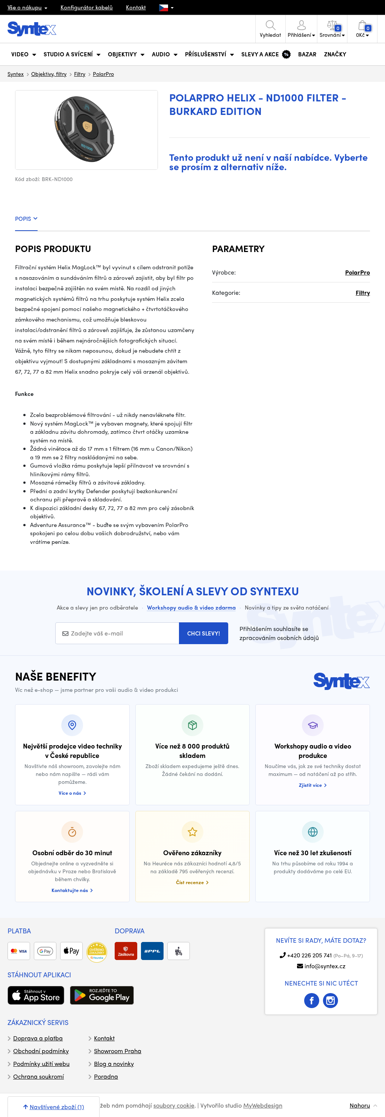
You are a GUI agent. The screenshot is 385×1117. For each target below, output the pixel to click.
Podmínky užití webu (41, 1063)
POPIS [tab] (23, 218)
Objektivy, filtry (49, 73)
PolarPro (103, 73)
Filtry (79, 73)
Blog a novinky (114, 1063)
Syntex (16, 73)
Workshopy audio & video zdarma (191, 607)
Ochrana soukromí (38, 1076)
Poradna (106, 1076)
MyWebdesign (262, 1105)
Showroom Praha (117, 1050)
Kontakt (136, 7)
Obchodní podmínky (41, 1050)
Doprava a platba (38, 1038)
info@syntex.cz (325, 966)
